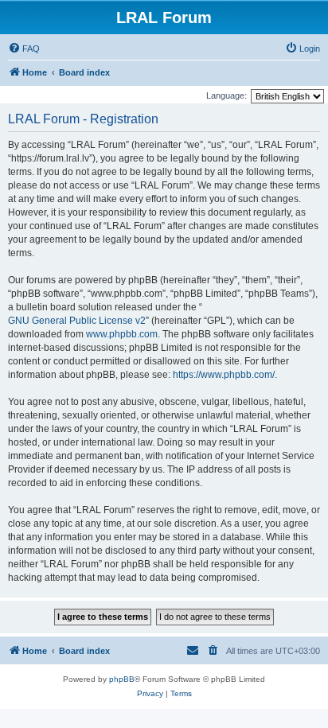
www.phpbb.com (122, 334)
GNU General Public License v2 (77, 320)
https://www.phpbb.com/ (224, 374)
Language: (226, 95)
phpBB (122, 679)
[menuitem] (24, 48)
